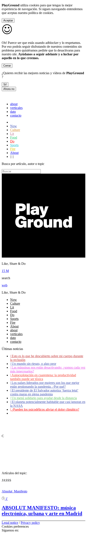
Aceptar (8, 20)
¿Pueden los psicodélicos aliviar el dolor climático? (44, 409)
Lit (12, 133)
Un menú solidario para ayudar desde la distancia (43, 398)
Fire (12, 149)
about (14, 104)
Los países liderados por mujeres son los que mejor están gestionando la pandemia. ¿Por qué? (44, 384)
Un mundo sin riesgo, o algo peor (33, 363)
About (14, 153)
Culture (15, 130)
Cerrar (7, 65)
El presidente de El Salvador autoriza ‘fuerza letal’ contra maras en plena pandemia (44, 392)
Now (13, 126)
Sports (14, 145)
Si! (5, 84)
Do (12, 141)
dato (13, 111)
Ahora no (8, 89)
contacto (15, 115)
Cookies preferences (15, 526)
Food (13, 137)
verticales (16, 108)
